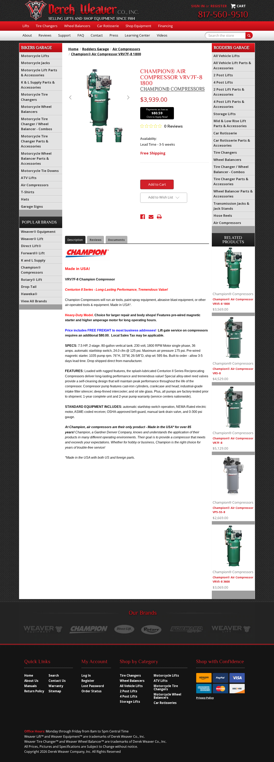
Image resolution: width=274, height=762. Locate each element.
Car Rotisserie (108, 26)
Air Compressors (35, 185)
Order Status (91, 691)
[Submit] (249, 35)
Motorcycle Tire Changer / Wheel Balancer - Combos (36, 124)
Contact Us (57, 681)
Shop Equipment (138, 26)
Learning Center (137, 35)
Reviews (45, 35)
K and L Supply (33, 260)
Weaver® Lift (32, 238)
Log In (86, 675)
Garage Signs (32, 206)
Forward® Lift (33, 253)
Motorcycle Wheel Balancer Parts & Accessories (36, 158)
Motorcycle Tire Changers (166, 687)
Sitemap (55, 691)
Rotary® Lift (31, 279)
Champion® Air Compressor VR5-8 (233, 371)
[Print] (159, 216)
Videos (162, 35)
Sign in (198, 6)
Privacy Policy (205, 698)
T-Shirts (27, 192)
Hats (25, 199)
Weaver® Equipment (38, 231)
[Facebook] (142, 216)
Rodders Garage (231, 47)
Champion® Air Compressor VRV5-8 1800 (233, 301)
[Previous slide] (70, 97)
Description (75, 240)
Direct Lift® (31, 245)
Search (54, 675)
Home (28, 675)
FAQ (80, 35)
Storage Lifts (224, 113)
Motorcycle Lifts (35, 55)
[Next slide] (128, 97)
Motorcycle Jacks (35, 62)
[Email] (151, 216)
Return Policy (34, 691)
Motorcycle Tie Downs (40, 170)
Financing (165, 26)
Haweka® (29, 294)
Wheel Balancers (77, 26)
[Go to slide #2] (118, 135)
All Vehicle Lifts (226, 55)
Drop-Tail (29, 286)
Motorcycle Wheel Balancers (167, 696)
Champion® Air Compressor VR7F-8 (233, 440)
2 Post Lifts (223, 75)
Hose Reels (222, 215)
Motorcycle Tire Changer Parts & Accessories (34, 141)
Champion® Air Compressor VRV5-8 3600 (233, 579)
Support (64, 35)
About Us (31, 681)
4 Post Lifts (223, 82)
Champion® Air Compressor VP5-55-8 (233, 510)
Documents (116, 240)
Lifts (25, 26)
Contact (97, 35)
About (27, 35)
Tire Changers (46, 26)
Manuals (30, 686)
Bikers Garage (36, 47)
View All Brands (34, 301)
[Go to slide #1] (99, 135)
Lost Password (92, 686)
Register (218, 6)
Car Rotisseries (165, 703)
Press (114, 35)
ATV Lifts (29, 177)
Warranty (56, 686)
